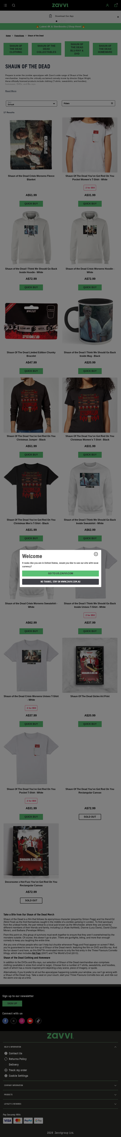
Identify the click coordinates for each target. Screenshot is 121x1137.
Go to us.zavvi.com (60, 573)
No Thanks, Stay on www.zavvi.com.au (60, 581)
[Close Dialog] (96, 554)
